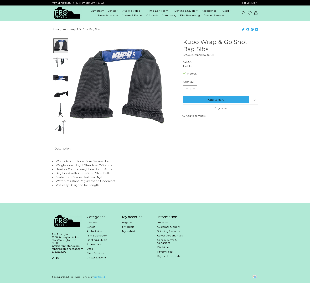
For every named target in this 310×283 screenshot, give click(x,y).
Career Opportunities (170, 235)
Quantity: (188, 81)
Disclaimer (163, 247)
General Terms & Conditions (167, 241)
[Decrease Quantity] (186, 88)
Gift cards (152, 15)
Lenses (91, 226)
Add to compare (196, 115)
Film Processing (190, 15)
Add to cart (216, 99)
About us (162, 222)
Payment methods (168, 256)
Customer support (168, 226)
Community (169, 15)
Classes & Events (132, 15)
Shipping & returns (168, 231)
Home (55, 29)
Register (127, 222)
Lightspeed (99, 277)
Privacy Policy (165, 251)
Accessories (94, 244)
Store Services (95, 253)
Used (90, 248)
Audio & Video (95, 231)
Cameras (92, 222)
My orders (128, 226)
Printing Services (214, 15)
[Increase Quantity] (193, 88)
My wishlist (128, 231)
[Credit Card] (255, 276)
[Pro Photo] (67, 13)
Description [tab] (62, 148)
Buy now (220, 108)
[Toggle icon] (243, 13)
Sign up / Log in (249, 3)
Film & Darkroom (97, 235)
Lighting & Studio (97, 240)
